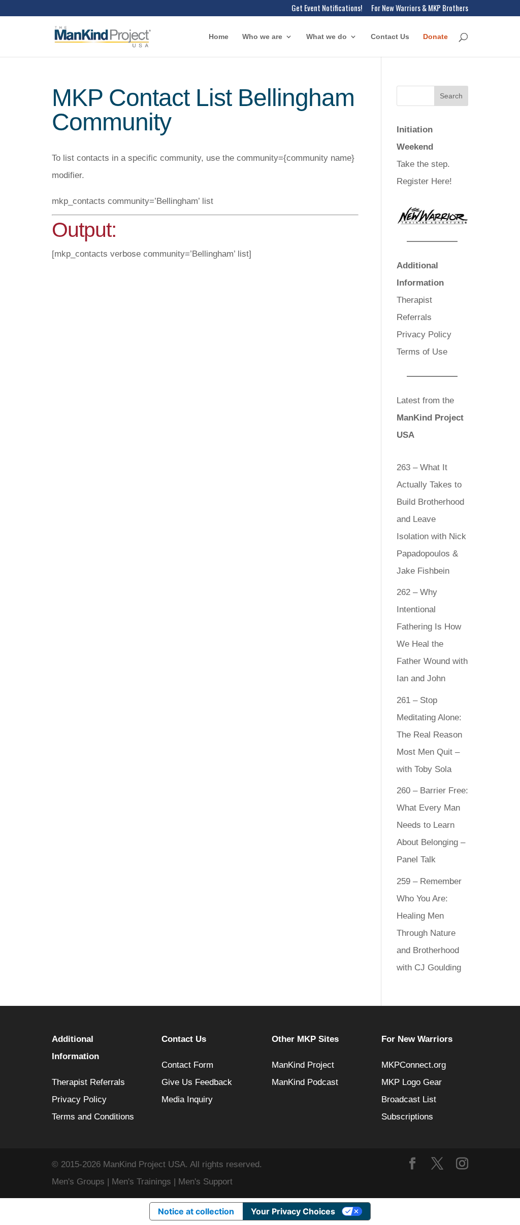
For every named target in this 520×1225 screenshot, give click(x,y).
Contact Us (390, 37)
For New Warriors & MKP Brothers (419, 9)
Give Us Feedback (196, 1082)
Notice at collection (196, 1211)
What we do (326, 37)
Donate (435, 37)
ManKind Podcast (305, 1082)
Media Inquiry (187, 1099)
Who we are (262, 37)
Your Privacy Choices (293, 1211)
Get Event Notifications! (326, 9)
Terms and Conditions (93, 1117)
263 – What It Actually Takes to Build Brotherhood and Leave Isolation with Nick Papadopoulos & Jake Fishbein (431, 519)
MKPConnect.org (413, 1065)
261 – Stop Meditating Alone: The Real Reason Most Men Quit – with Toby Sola (429, 734)
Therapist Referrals (89, 1082)
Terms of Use (422, 352)
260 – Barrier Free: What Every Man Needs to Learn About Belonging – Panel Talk (432, 825)
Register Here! (424, 181)
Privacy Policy (424, 334)
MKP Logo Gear (411, 1082)
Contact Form (187, 1065)
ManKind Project (303, 1065)
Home (219, 37)
